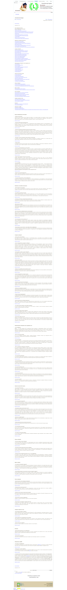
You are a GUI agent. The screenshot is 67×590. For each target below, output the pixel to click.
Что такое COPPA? (17, 36)
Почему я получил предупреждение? (19, 57)
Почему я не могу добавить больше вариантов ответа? (22, 53)
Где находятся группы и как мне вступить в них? (21, 77)
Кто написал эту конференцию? (19, 107)
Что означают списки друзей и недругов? (20, 88)
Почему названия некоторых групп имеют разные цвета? (22, 79)
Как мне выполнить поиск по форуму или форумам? (21, 92)
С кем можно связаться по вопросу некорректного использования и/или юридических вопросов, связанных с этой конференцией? (31, 109)
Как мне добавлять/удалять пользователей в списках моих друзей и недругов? (25, 89)
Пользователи (50, 19)
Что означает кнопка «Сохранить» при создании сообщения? (23, 59)
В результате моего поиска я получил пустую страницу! (22, 94)
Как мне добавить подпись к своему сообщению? (21, 51)
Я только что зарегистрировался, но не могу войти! (21, 34)
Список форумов (17, 23)
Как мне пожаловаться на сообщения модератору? (21, 58)
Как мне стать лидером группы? (19, 78)
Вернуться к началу (17, 120)
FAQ (46, 19)
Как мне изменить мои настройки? (19, 41)
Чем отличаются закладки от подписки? (20, 99)
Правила (21, 585)
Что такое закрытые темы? (18, 70)
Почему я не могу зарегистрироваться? (20, 37)
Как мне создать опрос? (18, 52)
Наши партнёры (22, 583)
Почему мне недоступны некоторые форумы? (21, 55)
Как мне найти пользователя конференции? (20, 95)
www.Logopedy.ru (17, 10)
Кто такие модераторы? (18, 75)
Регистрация (19, 19)
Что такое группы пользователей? (19, 76)
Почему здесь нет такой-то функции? (19, 108)
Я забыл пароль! (17, 33)
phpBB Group (39, 544)
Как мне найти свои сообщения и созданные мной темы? (22, 96)
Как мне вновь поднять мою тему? (19, 61)
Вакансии (21, 584)
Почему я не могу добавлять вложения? (20, 56)
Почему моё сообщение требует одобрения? (20, 60)
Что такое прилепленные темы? (19, 69)
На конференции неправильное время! (20, 42)
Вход (16, 19)
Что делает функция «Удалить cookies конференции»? (22, 38)
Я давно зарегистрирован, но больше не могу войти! (21, 35)
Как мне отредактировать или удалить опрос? (21, 54)
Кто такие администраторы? (18, 74)
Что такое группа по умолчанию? (19, 80)
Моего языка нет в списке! (18, 44)
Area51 (30, 550)
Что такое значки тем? (18, 71)
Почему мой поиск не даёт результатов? (20, 93)
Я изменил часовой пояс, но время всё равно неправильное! (22, 43)
